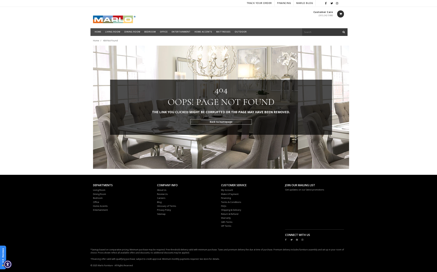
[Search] (344, 32)
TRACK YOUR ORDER (259, 3)
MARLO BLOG (304, 3)
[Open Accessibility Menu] (7, 264)
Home (96, 40)
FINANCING (284, 3)
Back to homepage (221, 121)
